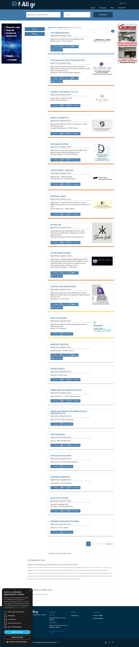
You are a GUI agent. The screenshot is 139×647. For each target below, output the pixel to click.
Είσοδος (123, 3)
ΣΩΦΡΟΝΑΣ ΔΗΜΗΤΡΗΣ (60, 477)
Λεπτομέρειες (57, 50)
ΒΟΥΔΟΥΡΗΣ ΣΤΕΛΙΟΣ (59, 498)
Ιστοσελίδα (67, 46)
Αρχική (93, 8)
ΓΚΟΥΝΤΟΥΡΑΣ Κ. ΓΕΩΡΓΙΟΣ (61, 170)
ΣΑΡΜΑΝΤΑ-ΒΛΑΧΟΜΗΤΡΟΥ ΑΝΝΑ (64, 521)
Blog (112, 8)
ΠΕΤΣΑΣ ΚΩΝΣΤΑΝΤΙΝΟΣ (60, 253)
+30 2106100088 (97, 615)
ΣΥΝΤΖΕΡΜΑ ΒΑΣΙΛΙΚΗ (59, 33)
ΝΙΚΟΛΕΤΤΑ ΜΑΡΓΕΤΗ (59, 118)
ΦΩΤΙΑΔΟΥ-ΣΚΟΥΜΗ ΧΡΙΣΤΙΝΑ (63, 286)
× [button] (30, 590)
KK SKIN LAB (55, 225)
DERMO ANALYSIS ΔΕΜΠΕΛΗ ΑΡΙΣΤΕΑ (66, 390)
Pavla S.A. (58, 642)
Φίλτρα (35, 34)
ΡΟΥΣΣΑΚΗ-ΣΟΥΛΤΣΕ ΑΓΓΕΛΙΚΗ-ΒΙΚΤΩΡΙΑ (67, 60)
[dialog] (17, 616)
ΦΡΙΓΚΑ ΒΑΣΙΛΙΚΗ (57, 434)
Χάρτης (34, 29)
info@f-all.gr (74, 615)
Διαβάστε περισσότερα (20, 607)
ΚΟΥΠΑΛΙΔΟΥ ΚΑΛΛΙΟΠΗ (60, 456)
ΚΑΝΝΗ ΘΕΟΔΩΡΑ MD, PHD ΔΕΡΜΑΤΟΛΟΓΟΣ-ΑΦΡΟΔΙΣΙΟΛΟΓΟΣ (69, 412)
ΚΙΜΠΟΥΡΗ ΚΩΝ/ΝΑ (58, 318)
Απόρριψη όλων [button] (17, 637)
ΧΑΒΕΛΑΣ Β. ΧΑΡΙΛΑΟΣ (59, 344)
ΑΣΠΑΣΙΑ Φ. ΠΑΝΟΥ (58, 196)
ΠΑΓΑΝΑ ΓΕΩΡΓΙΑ (57, 369)
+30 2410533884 (97, 618)
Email (76, 46)
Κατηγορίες (103, 8)
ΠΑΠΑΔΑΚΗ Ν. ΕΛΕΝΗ (59, 144)
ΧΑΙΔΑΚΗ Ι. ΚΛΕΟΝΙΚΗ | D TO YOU (64, 92)
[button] (17, 642)
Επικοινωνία (121, 8)
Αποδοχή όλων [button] (17, 632)
